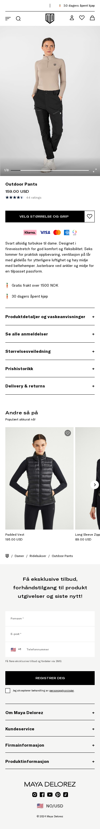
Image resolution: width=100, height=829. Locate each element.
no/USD (50, 806)
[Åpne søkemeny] (18, 18)
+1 (16, 649)
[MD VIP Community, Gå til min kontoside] (72, 17)
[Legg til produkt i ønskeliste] (89, 216)
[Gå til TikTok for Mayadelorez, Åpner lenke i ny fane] (65, 794)
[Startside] (7, 556)
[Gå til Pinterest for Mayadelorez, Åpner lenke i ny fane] (58, 794)
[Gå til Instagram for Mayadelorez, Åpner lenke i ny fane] (34, 794)
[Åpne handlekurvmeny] (92, 17)
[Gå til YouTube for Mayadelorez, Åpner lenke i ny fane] (50, 794)
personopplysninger (61, 690)
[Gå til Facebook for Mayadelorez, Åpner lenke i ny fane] (42, 794)
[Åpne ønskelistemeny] (82, 17)
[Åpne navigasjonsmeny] (8, 18)
